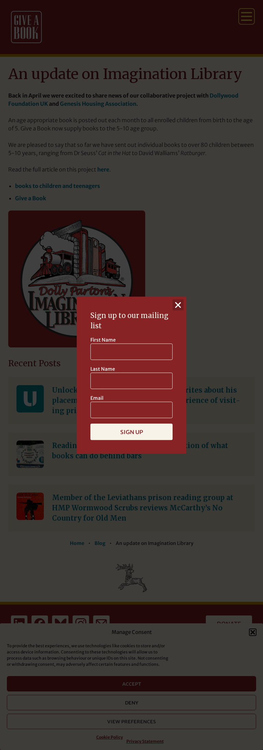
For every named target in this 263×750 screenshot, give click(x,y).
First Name (103, 339)
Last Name (102, 369)
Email (96, 398)
